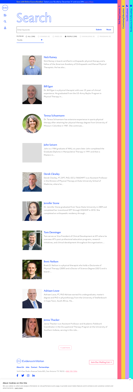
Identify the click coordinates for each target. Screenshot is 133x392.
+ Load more (65, 347)
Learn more (19, 388)
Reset (109, 29)
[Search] (5, 21)
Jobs (27, 367)
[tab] (119, 196)
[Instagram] (28, 375)
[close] (130, 379)
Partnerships (44, 367)
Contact (34, 367)
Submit (99, 29)
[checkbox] (30, 36)
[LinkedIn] (33, 375)
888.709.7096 (71, 371)
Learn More (88, 2)
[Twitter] (23, 375)
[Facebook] (17, 375)
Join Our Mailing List (100, 362)
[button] (30, 40)
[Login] (5, 28)
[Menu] (5, 15)
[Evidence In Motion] (5, 8)
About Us (20, 367)
